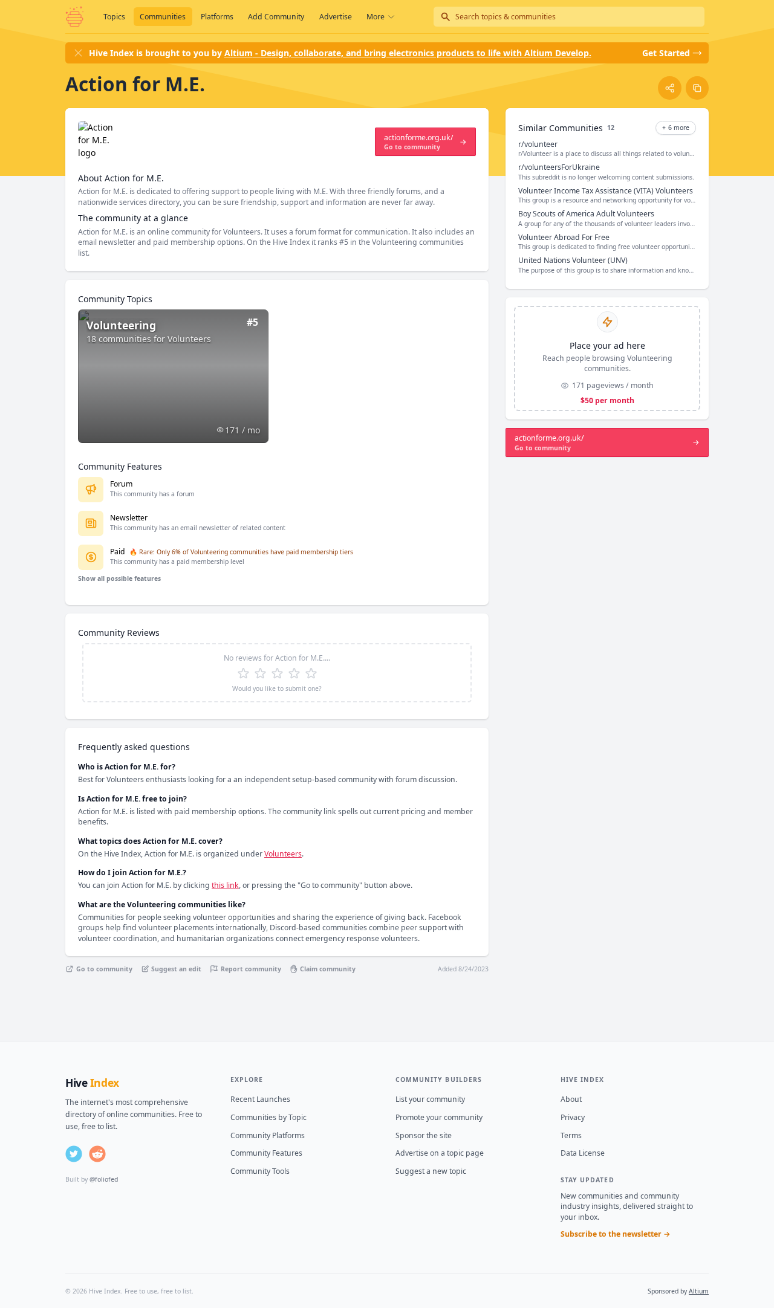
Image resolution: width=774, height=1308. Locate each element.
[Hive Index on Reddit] (97, 1153)
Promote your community (439, 1117)
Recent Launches (260, 1099)
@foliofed (103, 1179)
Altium (699, 1291)
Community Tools (260, 1171)
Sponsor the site (423, 1135)
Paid (117, 551)
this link (225, 885)
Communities (163, 16)
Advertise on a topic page (439, 1153)
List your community (430, 1099)
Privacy (573, 1117)
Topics (114, 16)
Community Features (266, 1153)
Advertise (335, 16)
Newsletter (129, 518)
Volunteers (283, 854)
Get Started (666, 53)
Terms (571, 1135)
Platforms (217, 16)
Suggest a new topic (430, 1171)
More (375, 16)
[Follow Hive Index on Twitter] (73, 1153)
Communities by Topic (268, 1117)
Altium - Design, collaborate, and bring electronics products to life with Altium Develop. (407, 53)
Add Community (276, 16)
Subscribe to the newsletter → (616, 1234)
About (571, 1099)
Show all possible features (119, 578)
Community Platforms (267, 1135)
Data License (583, 1153)
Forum (121, 484)
